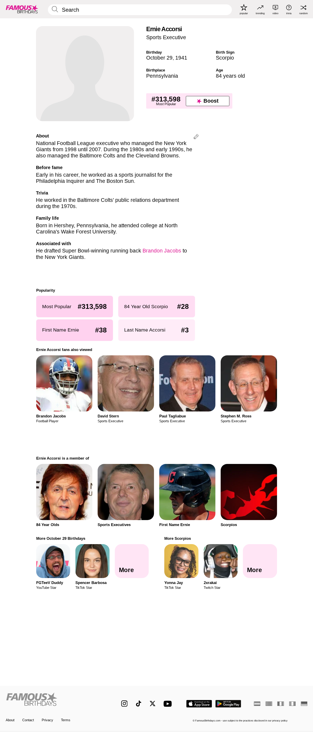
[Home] (55, 700)
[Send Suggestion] (196, 137)
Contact (28, 720)
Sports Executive (166, 37)
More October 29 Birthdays (60, 538)
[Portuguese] (269, 704)
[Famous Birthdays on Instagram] (124, 703)
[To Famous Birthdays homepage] (22, 9)
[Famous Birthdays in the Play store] (228, 703)
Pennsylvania (162, 76)
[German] (304, 704)
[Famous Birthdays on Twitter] (152, 703)
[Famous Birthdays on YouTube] (169, 703)
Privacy (47, 720)
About (10, 720)
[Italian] (292, 704)
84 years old (230, 76)
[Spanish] (257, 704)
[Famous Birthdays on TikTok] (138, 703)
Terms (65, 720)
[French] (280, 704)
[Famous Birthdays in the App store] (199, 703)
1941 (181, 58)
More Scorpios (177, 538)
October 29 (159, 58)
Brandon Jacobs (162, 251)
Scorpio (225, 58)
